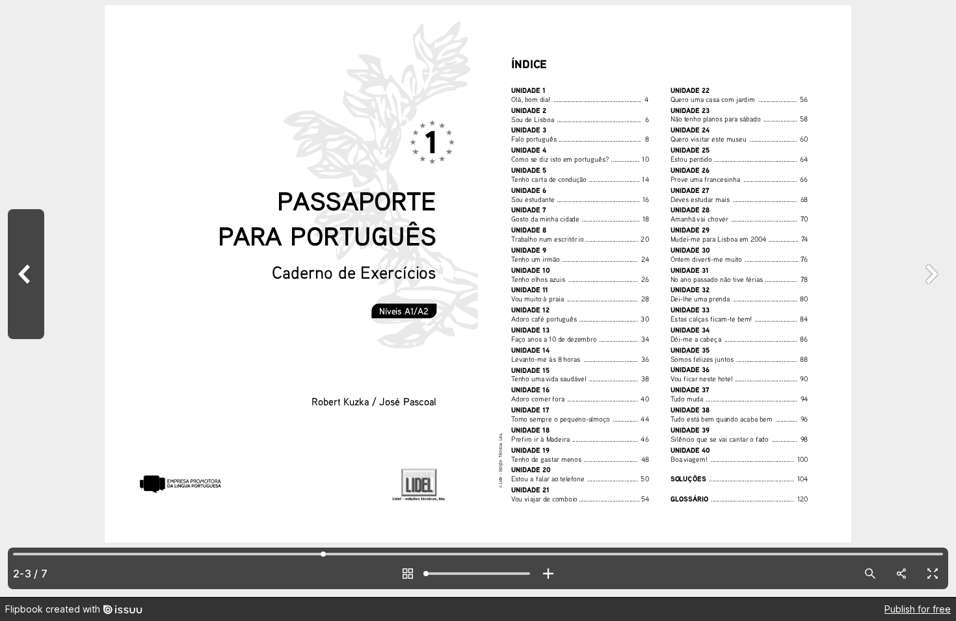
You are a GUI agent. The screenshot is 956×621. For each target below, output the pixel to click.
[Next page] (930, 298)
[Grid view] (408, 574)
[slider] (478, 573)
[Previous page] (26, 298)
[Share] (901, 574)
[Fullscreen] (933, 574)
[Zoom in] (548, 574)
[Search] (870, 574)
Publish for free (917, 609)
